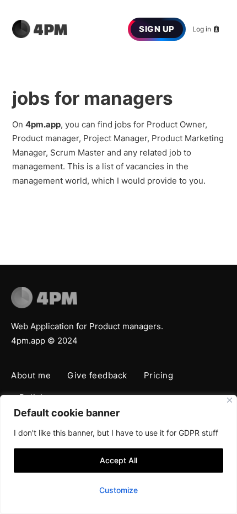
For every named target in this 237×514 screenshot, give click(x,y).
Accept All (118, 460)
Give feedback (97, 375)
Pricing (159, 375)
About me (31, 375)
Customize (118, 490)
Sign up (157, 29)
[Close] (229, 400)
